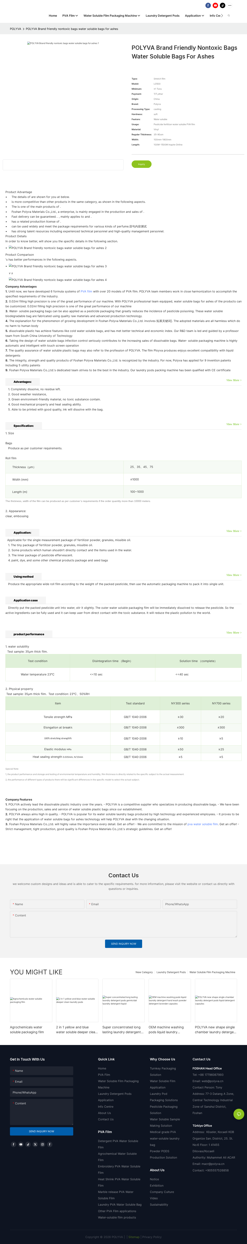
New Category (144, 972)
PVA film (86, 291)
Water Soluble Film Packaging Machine (212, 972)
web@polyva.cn (212, 1081)
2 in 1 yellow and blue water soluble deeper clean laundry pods (76, 1029)
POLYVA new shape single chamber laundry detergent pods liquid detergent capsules (216, 1029)
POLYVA (15, 29)
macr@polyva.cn (213, 1164)
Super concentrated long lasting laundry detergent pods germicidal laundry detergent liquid (121, 1029)
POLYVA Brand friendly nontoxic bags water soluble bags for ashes (72, 29)
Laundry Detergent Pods (171, 972)
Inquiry (141, 164)
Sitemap (133, 1237)
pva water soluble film (203, 824)
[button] (222, 15)
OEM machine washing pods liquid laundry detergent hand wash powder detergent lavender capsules (170, 1029)
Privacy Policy (152, 1237)
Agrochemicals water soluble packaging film (27, 1029)
